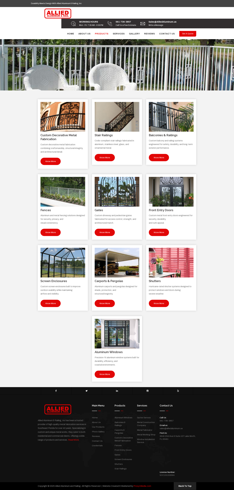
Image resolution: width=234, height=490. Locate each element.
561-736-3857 (123, 22)
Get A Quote (187, 34)
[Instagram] (148, 391)
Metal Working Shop (146, 435)
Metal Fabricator (144, 430)
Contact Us (167, 34)
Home (70, 34)
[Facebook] (56, 391)
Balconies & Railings (163, 135)
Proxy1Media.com (142, 486)
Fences (45, 210)
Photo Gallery (98, 432)
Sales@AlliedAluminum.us (162, 22)
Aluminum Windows (109, 352)
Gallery (134, 34)
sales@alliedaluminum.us (171, 428)
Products (101, 34)
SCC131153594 (167, 475)
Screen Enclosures (53, 281)
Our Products (98, 427)
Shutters (155, 281)
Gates (99, 210)
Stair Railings (104, 135)
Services (119, 34)
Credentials (97, 445)
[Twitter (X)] (87, 391)
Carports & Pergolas (109, 281)
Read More (73, 440)
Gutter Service (144, 418)
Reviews (149, 34)
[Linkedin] (117, 391)
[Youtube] (178, 391)
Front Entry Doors (161, 210)
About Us (84, 34)
